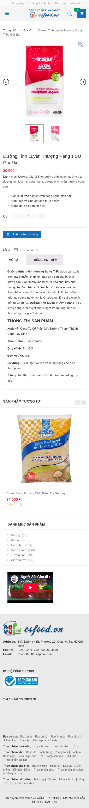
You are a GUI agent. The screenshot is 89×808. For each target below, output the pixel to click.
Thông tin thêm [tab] (44, 260)
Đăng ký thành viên (69, 3)
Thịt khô (71, 756)
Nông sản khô (55, 756)
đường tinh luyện (55, 176)
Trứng (74, 746)
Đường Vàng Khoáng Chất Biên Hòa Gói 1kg (35, 493)
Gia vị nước (18, 560)
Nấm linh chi (67, 779)
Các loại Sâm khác (23, 783)
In (8, 250)
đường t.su (75, 176)
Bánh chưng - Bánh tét (46, 765)
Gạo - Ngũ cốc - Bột (31, 756)
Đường (22, 176)
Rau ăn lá (26, 736)
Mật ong (39, 779)
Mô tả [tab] (13, 260)
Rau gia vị (74, 736)
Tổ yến (51, 779)
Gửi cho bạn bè (28, 250)
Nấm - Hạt (10, 740)
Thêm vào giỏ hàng (25, 234)
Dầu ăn (15, 540)
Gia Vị (27, 30)
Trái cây (25, 740)
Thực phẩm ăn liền (15, 759)
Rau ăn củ (41, 736)
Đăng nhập (18, 3)
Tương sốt (18, 555)
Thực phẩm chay (44, 769)
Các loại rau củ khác (45, 740)
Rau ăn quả (58, 736)
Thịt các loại (41, 746)
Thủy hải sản (60, 746)
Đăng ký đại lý (41, 3)
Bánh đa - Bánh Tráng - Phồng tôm (47, 752)
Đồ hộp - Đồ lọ (21, 769)
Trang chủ (9, 30)
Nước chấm (18, 550)
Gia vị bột (17, 545)
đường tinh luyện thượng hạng (23, 181)
